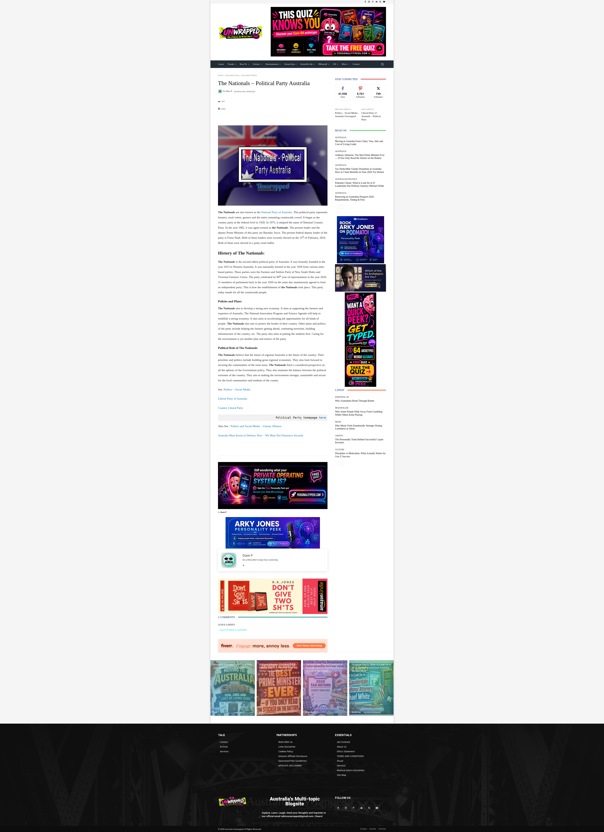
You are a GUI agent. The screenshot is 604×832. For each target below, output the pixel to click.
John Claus (310, 712)
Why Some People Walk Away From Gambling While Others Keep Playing (358, 413)
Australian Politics (249, 75)
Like (343, 87)
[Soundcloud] (376, 2)
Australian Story (232, 75)
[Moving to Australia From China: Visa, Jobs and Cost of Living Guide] (232, 688)
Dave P (229, 91)
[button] (382, 64)
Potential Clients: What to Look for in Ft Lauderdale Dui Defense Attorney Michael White (359, 184)
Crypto (339, 436)
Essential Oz (342, 397)
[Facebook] (365, 2)
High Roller (341, 408)
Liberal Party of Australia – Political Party (371, 116)
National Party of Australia (276, 212)
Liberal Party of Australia (232, 398)
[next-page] (342, 206)
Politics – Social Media (237, 389)
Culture (339, 449)
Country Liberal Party (230, 407)
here (322, 417)
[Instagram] (369, 2)
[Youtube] (384, 2)
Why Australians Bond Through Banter (354, 400)
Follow (360, 87)
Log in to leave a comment (233, 629)
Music (338, 422)
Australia (340, 137)
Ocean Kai (356, 712)
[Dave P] (220, 91)
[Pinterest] (373, 2)
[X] (380, 2)
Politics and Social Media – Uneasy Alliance (256, 426)
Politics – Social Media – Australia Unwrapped (347, 115)
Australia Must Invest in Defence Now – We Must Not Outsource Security (260, 435)
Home (220, 75)
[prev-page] (337, 206)
